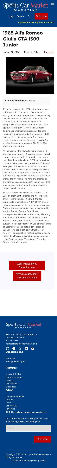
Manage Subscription (16, 361)
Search (20, 16)
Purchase (10, 358)
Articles (9, 380)
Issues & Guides (13, 374)
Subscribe (41, 16)
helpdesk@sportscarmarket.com (21, 344)
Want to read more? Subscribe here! (27, 265)
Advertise (10, 409)
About (9, 402)
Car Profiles (11, 383)
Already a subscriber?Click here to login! (27, 276)
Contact (10, 399)
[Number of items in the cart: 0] (29, 16)
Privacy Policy (38, 460)
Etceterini (48, 52)
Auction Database (14, 377)
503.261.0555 (12, 341)
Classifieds (11, 387)
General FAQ (11, 406)
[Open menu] (52, 4)
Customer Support (15, 396)
